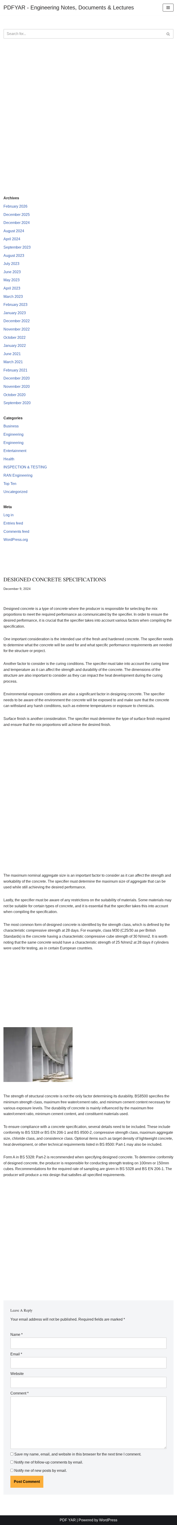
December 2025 (16, 215)
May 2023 (11, 280)
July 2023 (11, 264)
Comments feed (16, 531)
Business (11, 426)
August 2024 (13, 231)
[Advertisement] (88, 80)
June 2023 (12, 272)
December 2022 (16, 321)
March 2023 (13, 297)
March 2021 (13, 362)
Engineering (13, 434)
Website (17, 1374)
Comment (19, 1393)
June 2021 (12, 354)
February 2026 (15, 206)
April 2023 (11, 288)
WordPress (108, 1520)
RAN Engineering (17, 475)
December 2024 (16, 223)
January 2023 (14, 313)
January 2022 (14, 346)
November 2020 (16, 386)
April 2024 (11, 239)
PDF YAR (68, 1520)
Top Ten (9, 484)
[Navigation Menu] (168, 8)
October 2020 (14, 395)
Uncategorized (15, 492)
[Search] (168, 34)
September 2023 (17, 247)
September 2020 (17, 403)
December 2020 (16, 378)
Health (8, 459)
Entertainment (14, 451)
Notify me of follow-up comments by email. (48, 1462)
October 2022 (14, 337)
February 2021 (15, 370)
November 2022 (16, 329)
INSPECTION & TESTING (25, 467)
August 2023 (13, 256)
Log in (8, 515)
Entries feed (13, 523)
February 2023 (15, 305)
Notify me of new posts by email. (40, 1471)
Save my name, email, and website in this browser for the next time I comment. (77, 1454)
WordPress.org (15, 540)
